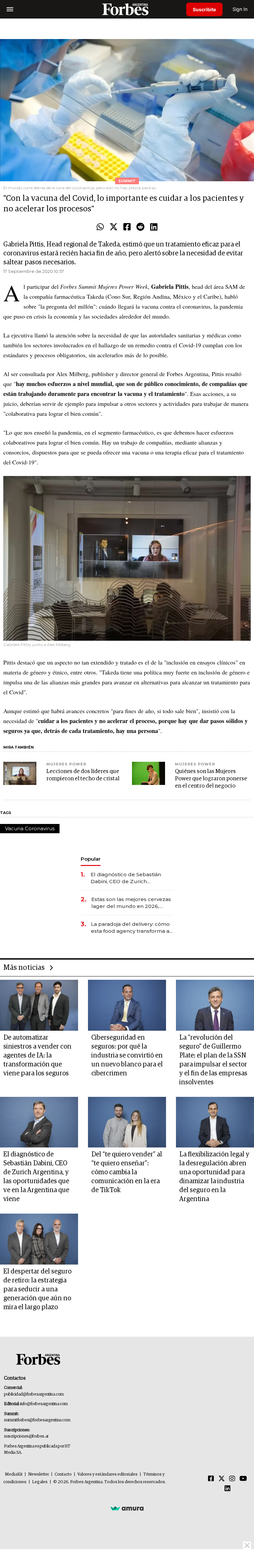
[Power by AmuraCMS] (127, 1508)
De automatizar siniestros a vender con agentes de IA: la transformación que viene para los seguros (37, 1055)
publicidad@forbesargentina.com (34, 1394)
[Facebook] (127, 227)
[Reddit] (140, 227)
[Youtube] (243, 1479)
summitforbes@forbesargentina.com (37, 1420)
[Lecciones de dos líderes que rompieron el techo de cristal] (19, 773)
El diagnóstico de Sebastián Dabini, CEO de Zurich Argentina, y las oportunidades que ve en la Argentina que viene (130, 878)
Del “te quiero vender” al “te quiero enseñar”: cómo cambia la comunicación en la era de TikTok (126, 1172)
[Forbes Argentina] (127, 9)
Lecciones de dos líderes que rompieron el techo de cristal (82, 775)
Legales (40, 1482)
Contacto (63, 1474)
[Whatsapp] (100, 227)
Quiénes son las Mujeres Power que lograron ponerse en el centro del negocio (211, 779)
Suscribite (204, 9)
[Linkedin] (153, 227)
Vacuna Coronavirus (30, 828)
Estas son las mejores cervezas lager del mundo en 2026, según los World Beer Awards (131, 903)
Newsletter (38, 1474)
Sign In (240, 9)
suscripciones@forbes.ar (26, 1436)
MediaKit (13, 1474)
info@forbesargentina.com (44, 1404)
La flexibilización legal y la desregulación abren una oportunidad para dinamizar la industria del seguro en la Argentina (214, 1176)
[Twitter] (113, 227)
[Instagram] (232, 1479)
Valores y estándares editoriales (107, 1474)
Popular (91, 859)
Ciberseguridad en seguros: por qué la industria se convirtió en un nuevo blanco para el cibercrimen (127, 1055)
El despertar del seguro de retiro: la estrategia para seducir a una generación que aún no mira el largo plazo (37, 1289)
